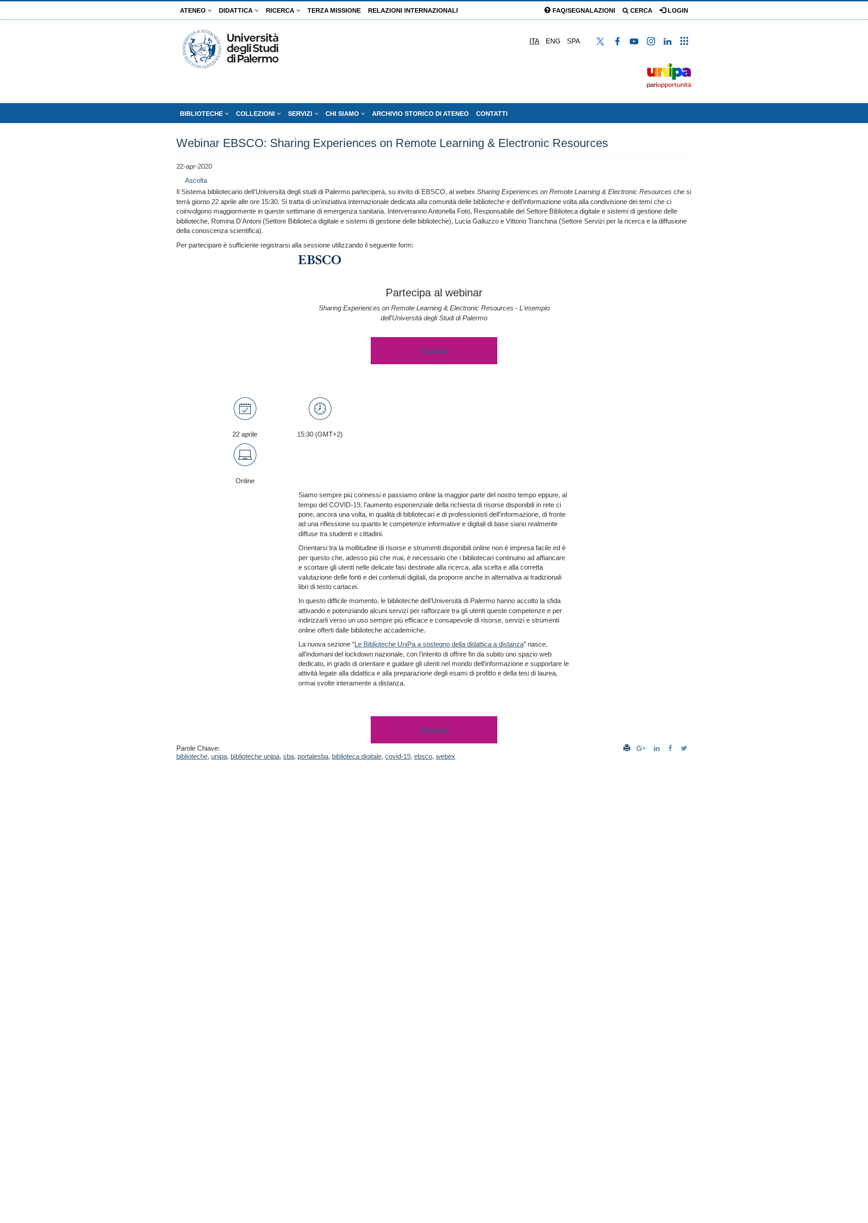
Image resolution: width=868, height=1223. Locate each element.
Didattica (237, 10)
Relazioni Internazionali (413, 10)
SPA (573, 41)
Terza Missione (334, 10)
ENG (553, 41)
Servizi (301, 113)
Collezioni (256, 113)
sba (288, 756)
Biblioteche (202, 113)
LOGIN (677, 10)
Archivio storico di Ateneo (420, 113)
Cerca (640, 10)
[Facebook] (671, 748)
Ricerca (281, 10)
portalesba (312, 756)
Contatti (492, 113)
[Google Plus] (642, 748)
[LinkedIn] (658, 748)
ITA (534, 41)
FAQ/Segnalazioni (583, 10)
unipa (219, 756)
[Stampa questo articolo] (626, 748)
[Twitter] (685, 748)
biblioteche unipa (255, 756)
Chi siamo (343, 113)
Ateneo (194, 10)
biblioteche (192, 756)
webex (445, 756)
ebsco (423, 756)
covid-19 (397, 756)
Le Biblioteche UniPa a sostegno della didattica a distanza (439, 644)
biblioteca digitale (357, 756)
